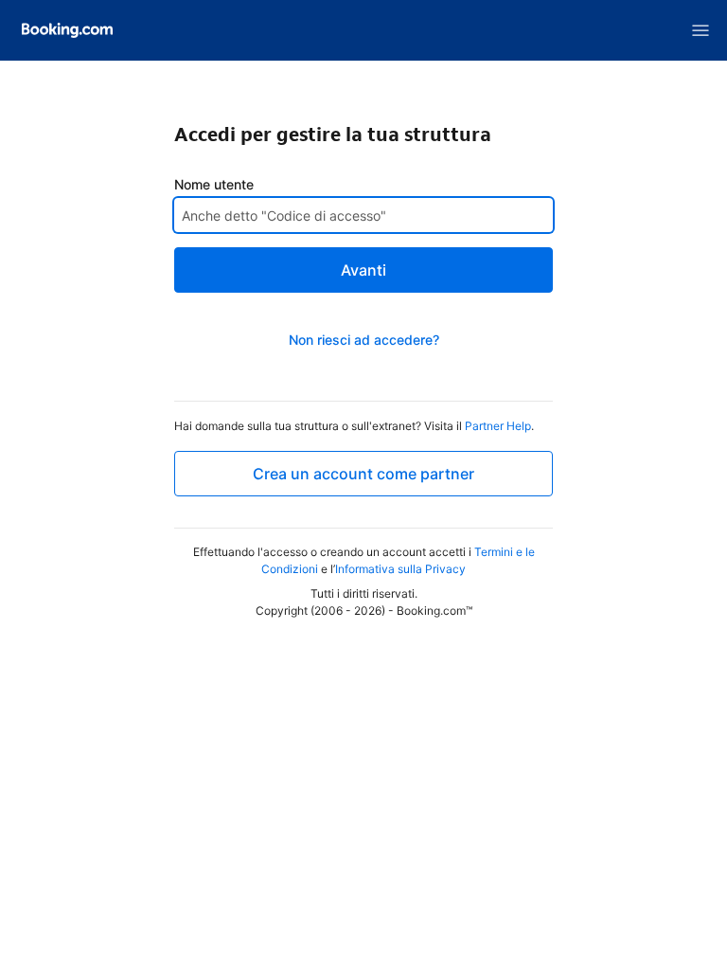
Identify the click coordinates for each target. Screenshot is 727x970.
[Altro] (700, 30)
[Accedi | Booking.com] (67, 30)
